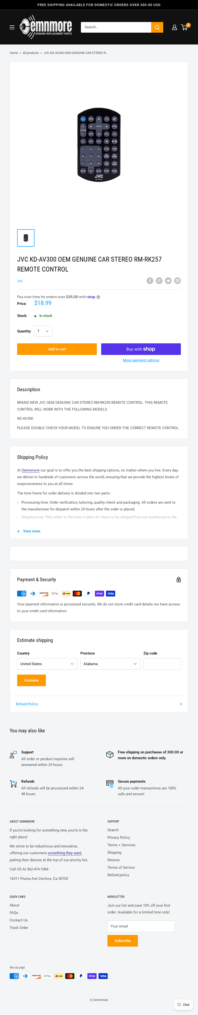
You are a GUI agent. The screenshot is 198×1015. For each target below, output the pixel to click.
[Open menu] (12, 27)
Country (23, 653)
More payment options (141, 360)
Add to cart (57, 349)
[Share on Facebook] (150, 280)
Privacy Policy (118, 837)
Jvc (20, 281)
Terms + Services (121, 845)
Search (113, 830)
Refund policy (118, 875)
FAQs (14, 913)
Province (87, 653)
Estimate (31, 680)
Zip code (150, 653)
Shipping (114, 852)
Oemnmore (31, 470)
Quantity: (24, 331)
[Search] (157, 27)
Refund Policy (27, 704)
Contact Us (19, 920)
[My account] (174, 27)
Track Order (19, 928)
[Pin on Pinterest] (159, 280)
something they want (64, 853)
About (14, 905)
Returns (113, 860)
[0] (184, 27)
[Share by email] (177, 280)
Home (14, 53)
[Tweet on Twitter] (168, 280)
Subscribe (123, 941)
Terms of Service (121, 867)
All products (31, 53)
